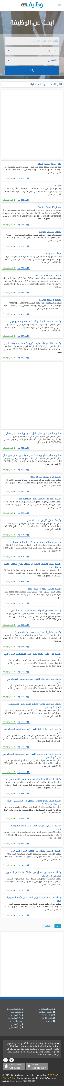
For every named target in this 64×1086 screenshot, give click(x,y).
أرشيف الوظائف (46, 1012)
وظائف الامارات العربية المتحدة (15, 1019)
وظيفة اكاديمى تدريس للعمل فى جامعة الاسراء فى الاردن (35, 827)
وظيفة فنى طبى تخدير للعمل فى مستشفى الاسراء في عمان (33, 655)
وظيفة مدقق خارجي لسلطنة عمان (44, 520)
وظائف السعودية (14, 1009)
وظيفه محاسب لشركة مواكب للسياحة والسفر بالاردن (36, 321)
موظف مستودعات (53, 253)
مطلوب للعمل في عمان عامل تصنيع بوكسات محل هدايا (34, 433)
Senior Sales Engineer (50, 207)
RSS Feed (52, 1075)
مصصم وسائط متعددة (50, 300)
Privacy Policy (8, 1078)
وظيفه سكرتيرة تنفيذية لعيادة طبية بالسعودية (38, 632)
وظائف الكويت (15, 1024)
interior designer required (48, 275)
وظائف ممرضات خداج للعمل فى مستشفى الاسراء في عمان (34, 680)
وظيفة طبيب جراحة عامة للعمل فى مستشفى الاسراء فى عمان (33, 730)
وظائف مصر (16, 1012)
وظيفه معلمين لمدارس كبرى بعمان (44, 589)
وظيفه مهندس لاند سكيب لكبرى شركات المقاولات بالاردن (33, 343)
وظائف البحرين (15, 1027)
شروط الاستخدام (46, 1009)
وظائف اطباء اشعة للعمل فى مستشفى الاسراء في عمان (32, 779)
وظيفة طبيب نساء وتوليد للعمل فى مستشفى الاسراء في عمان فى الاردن (32, 755)
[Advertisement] (32, 124)
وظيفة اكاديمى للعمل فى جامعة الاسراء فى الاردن (36, 851)
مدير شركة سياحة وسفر (50, 164)
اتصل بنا (49, 1021)
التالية (48, 926)
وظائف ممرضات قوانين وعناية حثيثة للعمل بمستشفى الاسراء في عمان (35, 705)
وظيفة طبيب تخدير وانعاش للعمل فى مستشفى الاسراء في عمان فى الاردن (33, 802)
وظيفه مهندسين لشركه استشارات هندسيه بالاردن (36, 610)
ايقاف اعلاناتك (47, 1015)
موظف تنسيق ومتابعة (50, 232)
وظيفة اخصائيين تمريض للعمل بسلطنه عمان (40, 498)
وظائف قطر (16, 1015)
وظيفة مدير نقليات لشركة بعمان (46, 477)
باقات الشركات (47, 1018)
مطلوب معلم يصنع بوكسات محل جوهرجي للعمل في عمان (32, 455)
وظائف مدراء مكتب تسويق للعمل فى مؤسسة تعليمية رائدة (34, 899)
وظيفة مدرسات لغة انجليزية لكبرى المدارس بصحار (37, 542)
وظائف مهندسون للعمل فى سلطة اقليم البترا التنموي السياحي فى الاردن (34, 874)
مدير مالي (57, 185)
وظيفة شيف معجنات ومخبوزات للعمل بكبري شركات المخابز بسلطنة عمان (32, 565)
